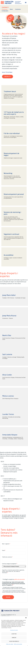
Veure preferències (14, 641)
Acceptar (14, 633)
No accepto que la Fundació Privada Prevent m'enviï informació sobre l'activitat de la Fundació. (14, 591)
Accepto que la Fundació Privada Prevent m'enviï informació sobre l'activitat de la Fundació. (14, 588)
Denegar (14, 637)
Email (3, 550)
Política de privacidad (18, 644)
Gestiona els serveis (14, 630)
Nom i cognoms (5, 543)
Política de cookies (9, 644)
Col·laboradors (5, 10)
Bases (11, 9)
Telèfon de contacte (7, 557)
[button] (26, 617)
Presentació (4, 9)
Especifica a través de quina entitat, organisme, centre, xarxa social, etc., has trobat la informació (13, 571)
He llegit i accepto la (14, 579)
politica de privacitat (19, 579)
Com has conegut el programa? (9, 563)
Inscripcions (18, 9)
